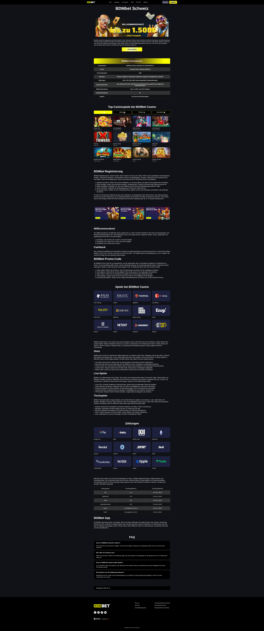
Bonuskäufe (160, 112)
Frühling (140, 112)
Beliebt (121, 112)
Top (102, 112)
